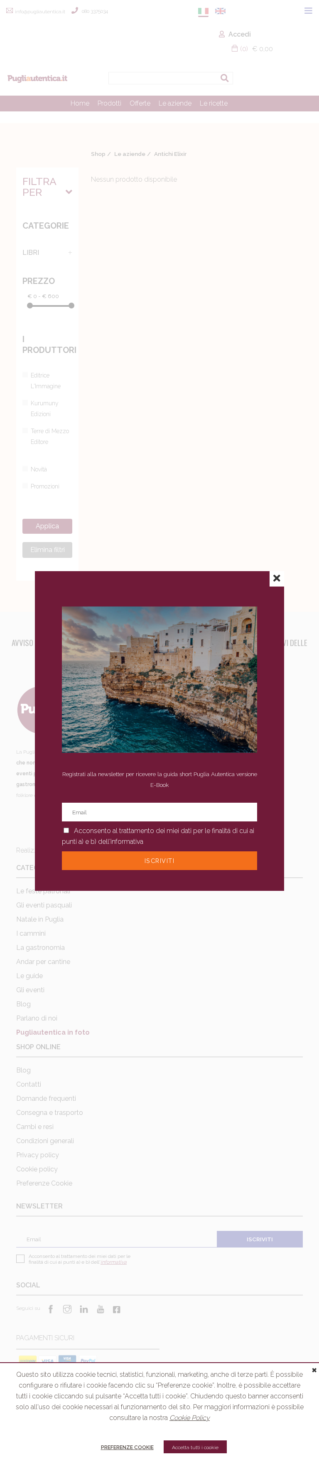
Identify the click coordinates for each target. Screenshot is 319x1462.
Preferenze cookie (127, 1447)
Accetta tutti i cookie (195, 1447)
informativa (126, 842)
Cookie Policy (189, 1418)
